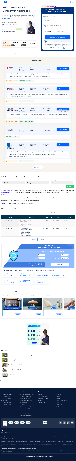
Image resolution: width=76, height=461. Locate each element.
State (47, 217)
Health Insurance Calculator (26, 408)
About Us (58, 394)
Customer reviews (42, 396)
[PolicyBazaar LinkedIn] (68, 422)
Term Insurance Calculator (26, 400)
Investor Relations (60, 408)
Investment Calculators (27, 394)
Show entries (8, 208)
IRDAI (2, 432)
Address (31, 217)
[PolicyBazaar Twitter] (64, 422)
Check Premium (63, 68)
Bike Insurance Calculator (26, 415)
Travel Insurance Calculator (26, 411)
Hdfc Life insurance (6, 190)
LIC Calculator (23, 404)
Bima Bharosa (7, 432)
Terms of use (58, 45)
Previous (34, 239)
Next (42, 239)
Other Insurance (7, 404)
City (58, 217)
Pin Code (69, 217)
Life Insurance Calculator (26, 406)
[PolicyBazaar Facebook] (60, 422)
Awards (40, 400)
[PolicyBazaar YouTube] (72, 422)
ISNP (57, 402)
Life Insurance (7, 53)
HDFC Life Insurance (7, 220)
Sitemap (58, 396)
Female (54, 16)
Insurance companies (43, 398)
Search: (53, 212)
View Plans (60, 264)
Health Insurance (7, 402)
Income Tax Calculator (25, 398)
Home (2, 53)
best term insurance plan (44, 295)
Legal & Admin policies (61, 400)
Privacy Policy (52, 45)
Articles (40, 394)
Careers (58, 398)
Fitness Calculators (26, 396)
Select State (29, 180)
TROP (45, 312)
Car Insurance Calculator (26, 413)
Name (10, 217)
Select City (53, 180)
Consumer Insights (42, 402)
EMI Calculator (23, 402)
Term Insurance (5, 192)
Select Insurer (5, 180)
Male (46, 16)
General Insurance (7, 394)
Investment (5, 400)
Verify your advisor (61, 406)
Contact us (59, 404)
